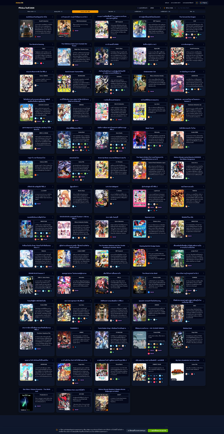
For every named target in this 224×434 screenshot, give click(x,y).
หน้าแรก (167, 2)
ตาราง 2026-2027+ (176, 2)
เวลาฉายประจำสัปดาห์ (188, 2)
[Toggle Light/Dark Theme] (196, 2)
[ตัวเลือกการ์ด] (52, 17)
